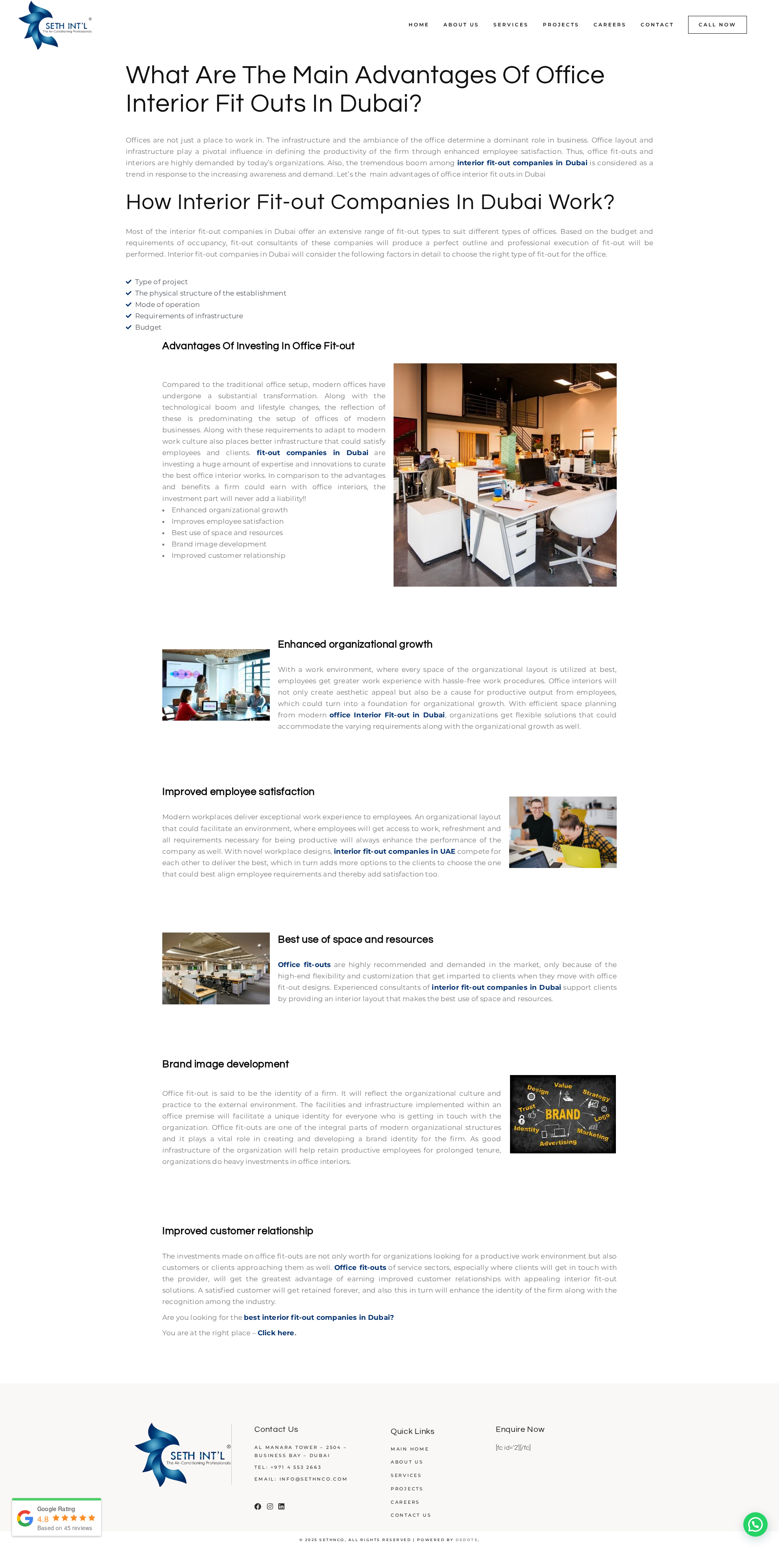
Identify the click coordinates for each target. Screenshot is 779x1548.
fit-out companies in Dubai (312, 453)
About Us (407, 1462)
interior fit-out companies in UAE (394, 851)
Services (406, 1475)
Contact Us (411, 1515)
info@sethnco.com (314, 1479)
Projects (407, 1489)
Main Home (410, 1449)
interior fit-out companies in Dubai (522, 163)
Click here (276, 1333)
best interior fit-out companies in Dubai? (319, 1317)
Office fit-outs (304, 965)
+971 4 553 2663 (296, 1467)
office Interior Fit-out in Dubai (387, 715)
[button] (755, 1524)
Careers (405, 1502)
